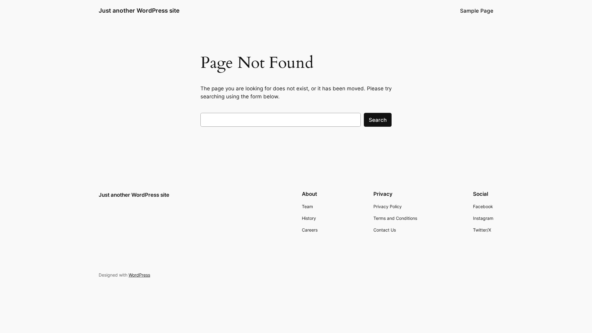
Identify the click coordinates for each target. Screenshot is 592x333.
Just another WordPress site (139, 10)
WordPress (139, 275)
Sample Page (476, 11)
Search (378, 120)
